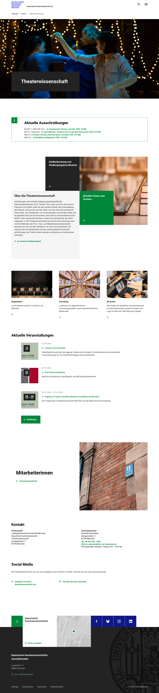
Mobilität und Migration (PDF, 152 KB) (51, 137)
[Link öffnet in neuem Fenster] (57, 631)
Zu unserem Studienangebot (29, 241)
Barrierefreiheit (57, 687)
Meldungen (32, 419)
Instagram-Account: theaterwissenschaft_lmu (25, 583)
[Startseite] (17, 621)
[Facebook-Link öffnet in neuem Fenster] (96, 621)
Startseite (15, 14)
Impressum (42, 687)
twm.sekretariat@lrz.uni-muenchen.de (100, 544)
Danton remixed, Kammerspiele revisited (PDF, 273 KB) (57, 135)
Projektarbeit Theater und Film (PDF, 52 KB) (68, 129)
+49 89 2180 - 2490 (92, 542)
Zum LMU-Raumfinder (23, 674)
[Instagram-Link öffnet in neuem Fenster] (119, 621)
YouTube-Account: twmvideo (75, 582)
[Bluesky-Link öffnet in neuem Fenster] (107, 621)
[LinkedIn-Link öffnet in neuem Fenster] (130, 621)
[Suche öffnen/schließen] (139, 4)
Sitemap (15, 687)
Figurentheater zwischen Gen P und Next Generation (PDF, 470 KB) (72, 132)
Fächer (23, 14)
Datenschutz (27, 687)
